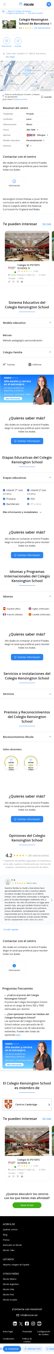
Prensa (6, 1239)
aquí (18, 1034)
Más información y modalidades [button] (20, 512)
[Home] (3, 11)
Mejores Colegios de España (19, 11)
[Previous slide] (2, 899)
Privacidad (27, 1331)
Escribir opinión (10, 929)
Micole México (9, 1279)
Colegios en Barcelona (15, 13)
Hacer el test (27, 1205)
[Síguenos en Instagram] (33, 1324)
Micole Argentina (11, 1284)
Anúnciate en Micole (12, 1245)
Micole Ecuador (10, 1299)
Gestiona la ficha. (21, 99)
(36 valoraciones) (42, 27)
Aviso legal (8, 1331)
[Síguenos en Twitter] (21, 1324)
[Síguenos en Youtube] (39, 1324)
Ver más (46, 223)
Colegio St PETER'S (28, 266)
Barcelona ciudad (35, 13)
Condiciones (8, 1338)
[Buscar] (49, 4)
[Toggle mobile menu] (4, 4)
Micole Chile (8, 1289)
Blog (5, 1234)
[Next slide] (52, 899)
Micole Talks (9, 1250)
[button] (27, 323)
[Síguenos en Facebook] (27, 1324)
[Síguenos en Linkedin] (15, 1324)
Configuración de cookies (43, 1333)
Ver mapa (10, 56)
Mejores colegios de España (16, 1264)
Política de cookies (27, 1340)
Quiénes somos (10, 1229)
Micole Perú (8, 1294)
